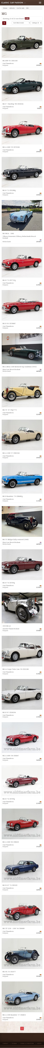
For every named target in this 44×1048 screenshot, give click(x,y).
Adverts (12, 8)
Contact (5, 1043)
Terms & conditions (27, 1043)
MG (27, 8)
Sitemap (14, 1043)
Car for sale (20, 8)
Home (5, 8)
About (39, 1043)
